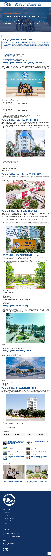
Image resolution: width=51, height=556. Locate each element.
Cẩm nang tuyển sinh (17, 13)
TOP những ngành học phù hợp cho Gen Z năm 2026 (39, 442)
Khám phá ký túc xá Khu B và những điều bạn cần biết (36, 482)
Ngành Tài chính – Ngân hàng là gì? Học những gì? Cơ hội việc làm (15, 457)
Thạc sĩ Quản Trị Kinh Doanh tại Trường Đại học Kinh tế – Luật (39, 448)
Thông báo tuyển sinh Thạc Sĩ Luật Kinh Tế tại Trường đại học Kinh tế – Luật (39, 452)
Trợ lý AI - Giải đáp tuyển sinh (9, 543)
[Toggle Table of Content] (7, 36)
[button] (8, 434)
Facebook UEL (7, 544)
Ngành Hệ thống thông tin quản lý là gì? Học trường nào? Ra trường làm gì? (39, 457)
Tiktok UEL (6, 549)
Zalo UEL (6, 548)
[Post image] (5, 443)
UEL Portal (6, 550)
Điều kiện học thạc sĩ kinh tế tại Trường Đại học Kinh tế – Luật (15, 452)
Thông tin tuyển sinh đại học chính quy (12, 481)
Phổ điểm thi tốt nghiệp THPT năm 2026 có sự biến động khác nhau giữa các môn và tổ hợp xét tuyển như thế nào (15, 442)
